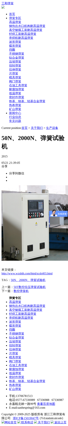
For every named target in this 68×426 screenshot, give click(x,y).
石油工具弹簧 (18, 85)
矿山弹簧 (15, 109)
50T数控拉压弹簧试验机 (30, 287)
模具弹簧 (15, 77)
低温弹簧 (15, 93)
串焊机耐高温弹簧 (21, 37)
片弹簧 (13, 73)
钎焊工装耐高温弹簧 (22, 33)
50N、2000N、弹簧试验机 (28, 280)
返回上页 (60, 422)
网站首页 (11, 422)
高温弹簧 (15, 22)
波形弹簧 (15, 41)
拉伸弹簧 (15, 69)
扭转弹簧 (15, 65)
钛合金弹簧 (16, 57)
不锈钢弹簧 (16, 53)
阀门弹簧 (15, 81)
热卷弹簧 (15, 105)
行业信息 (15, 117)
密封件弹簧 (16, 97)
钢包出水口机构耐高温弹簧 (27, 26)
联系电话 (26, 422)
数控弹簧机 (21, 291)
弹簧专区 (15, 18)
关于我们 (37, 127)
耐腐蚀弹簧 (16, 89)
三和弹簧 (8, 3)
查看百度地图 (46, 403)
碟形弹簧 (15, 45)
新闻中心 (15, 113)
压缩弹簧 (15, 61)
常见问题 (15, 121)
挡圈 (12, 49)
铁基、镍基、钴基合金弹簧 (27, 101)
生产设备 (52, 127)
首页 (12, 14)
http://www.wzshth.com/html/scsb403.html (27, 273)
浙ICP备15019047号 (26, 418)
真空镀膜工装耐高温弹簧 (25, 29)
